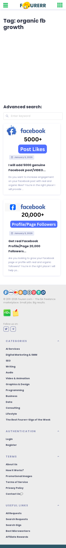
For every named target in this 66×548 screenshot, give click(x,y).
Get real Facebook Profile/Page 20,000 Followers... (24, 246)
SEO (8, 360)
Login (9, 439)
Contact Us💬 (14, 494)
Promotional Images (19, 476)
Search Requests (17, 519)
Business (11, 396)
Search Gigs (13, 525)
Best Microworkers (18, 531)
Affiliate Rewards (17, 537)
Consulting (13, 408)
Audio (9, 372)
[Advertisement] (33, 66)
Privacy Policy (15, 488)
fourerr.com (25, 299)
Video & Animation (18, 378)
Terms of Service (17, 482)
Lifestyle (11, 413)
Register (11, 445)
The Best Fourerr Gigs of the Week (28, 419)
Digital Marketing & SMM (21, 354)
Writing (10, 366)
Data (9, 402)
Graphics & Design (18, 384)
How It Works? (15, 470)
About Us (11, 464)
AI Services (13, 349)
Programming (15, 390)
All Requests (13, 513)
